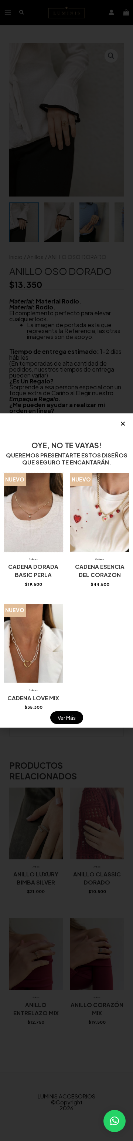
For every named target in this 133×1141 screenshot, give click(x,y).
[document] (66, 570)
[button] (114, 1121)
